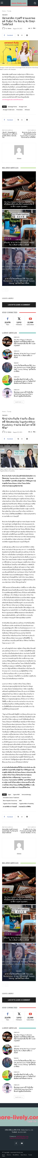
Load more (18, 402)
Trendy (9, 11)
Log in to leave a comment (19, 305)
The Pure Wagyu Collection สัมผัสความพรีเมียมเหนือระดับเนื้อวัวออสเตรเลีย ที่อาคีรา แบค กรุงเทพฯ (19, 204)
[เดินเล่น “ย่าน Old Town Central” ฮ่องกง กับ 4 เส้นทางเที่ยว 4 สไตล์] (19, 229)
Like (7, 317)
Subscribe (30, 317)
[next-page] (6, 290)
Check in (19, 199)
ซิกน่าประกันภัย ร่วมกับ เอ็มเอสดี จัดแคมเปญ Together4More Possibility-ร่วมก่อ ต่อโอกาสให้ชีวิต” (28, 135)
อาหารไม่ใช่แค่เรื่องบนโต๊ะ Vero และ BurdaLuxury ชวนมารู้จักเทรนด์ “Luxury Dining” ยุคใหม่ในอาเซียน (19, 281)
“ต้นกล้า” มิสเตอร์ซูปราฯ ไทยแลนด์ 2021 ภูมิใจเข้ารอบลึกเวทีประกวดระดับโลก (9, 135)
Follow (19, 317)
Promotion (19, 109)
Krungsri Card (23, 106)
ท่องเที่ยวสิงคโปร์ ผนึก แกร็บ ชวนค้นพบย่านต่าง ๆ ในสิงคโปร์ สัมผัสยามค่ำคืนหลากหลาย (24, 381)
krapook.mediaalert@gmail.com (19, 1138)
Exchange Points (12, 106)
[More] (27, 35)
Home (4, 11)
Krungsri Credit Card (8, 109)
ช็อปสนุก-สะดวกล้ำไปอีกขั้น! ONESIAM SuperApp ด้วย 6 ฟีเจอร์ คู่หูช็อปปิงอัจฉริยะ (23, 394)
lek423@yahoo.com (22, 1136)
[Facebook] (16, 1143)
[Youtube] (22, 1143)
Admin (9, 28)
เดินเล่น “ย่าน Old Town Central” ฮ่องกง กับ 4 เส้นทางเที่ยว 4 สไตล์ (25, 355)
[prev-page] (3, 290)
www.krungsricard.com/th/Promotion (12, 99)
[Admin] (3, 28)
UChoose (27, 109)
